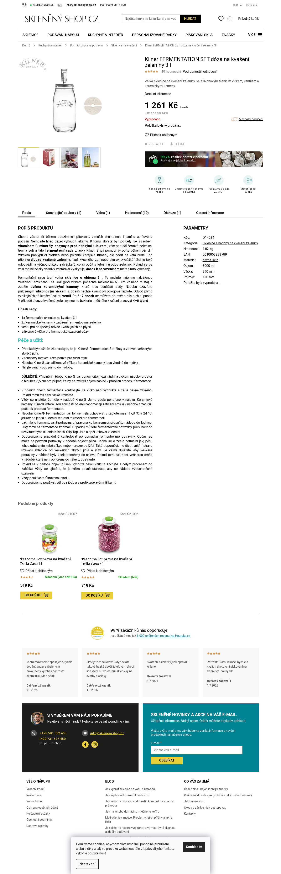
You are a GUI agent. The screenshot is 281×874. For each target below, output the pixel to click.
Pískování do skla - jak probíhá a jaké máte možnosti (218, 795)
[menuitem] (30, 35)
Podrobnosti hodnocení (200, 72)
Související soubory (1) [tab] (63, 213)
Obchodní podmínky (39, 819)
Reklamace (33, 795)
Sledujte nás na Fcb (85, 744)
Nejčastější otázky (38, 813)
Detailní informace (158, 94)
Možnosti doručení (251, 119)
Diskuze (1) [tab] (172, 213)
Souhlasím (194, 847)
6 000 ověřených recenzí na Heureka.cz (163, 636)
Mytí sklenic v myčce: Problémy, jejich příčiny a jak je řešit (138, 819)
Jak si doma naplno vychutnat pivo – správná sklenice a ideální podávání (140, 829)
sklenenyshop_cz (94, 744)
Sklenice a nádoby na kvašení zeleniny (230, 243)
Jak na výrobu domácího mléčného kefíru (132, 811)
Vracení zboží (35, 789)
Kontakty (190, 813)
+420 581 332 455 (53, 733)
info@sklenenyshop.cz (107, 733)
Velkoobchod (34, 801)
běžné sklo (210, 260)
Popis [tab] (26, 213)
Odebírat (167, 760)
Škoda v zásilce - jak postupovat (205, 807)
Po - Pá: (113, 4)
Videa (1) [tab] (103, 213)
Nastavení (87, 864)
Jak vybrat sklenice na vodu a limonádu (130, 789)
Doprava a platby (37, 826)
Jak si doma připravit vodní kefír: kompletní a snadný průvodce (139, 803)
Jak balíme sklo (194, 801)
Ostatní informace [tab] (210, 213)
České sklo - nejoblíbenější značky (206, 789)
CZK (236, 5)
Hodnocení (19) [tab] (137, 213)
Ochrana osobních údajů (42, 807)
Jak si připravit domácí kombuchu (127, 795)
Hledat (190, 19)
